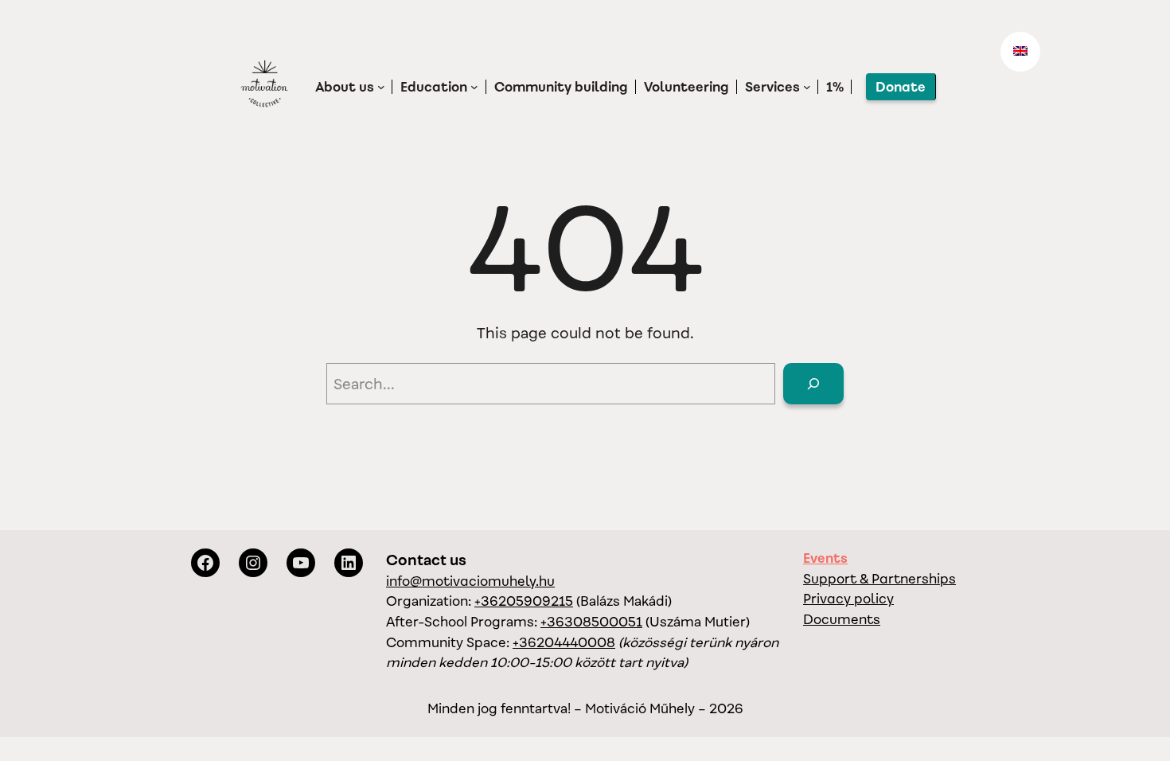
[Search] (813, 383)
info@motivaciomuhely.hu (470, 581)
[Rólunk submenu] (381, 87)
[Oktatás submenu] (474, 87)
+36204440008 (564, 642)
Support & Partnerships (879, 578)
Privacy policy (848, 598)
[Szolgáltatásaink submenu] (807, 87)
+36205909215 (523, 601)
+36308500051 (591, 621)
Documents (841, 619)
